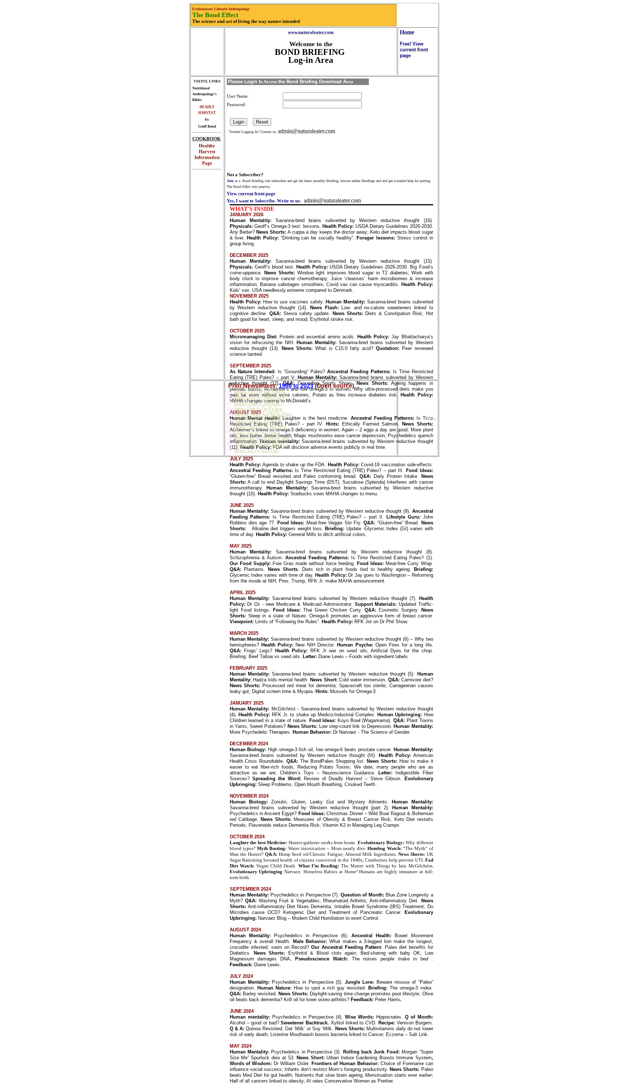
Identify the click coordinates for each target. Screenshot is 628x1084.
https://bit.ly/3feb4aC (258, 403)
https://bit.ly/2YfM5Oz (260, 426)
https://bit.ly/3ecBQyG (261, 444)
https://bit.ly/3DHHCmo (262, 438)
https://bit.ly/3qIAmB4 (260, 391)
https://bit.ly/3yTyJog (258, 409)
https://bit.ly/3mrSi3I (257, 421)
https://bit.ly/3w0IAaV (260, 397)
